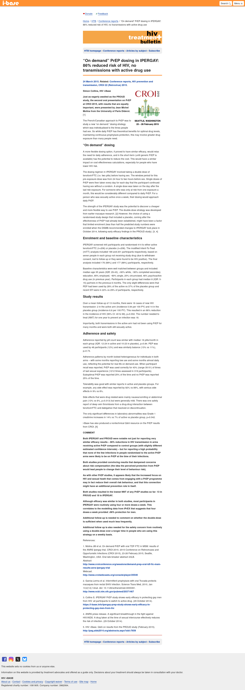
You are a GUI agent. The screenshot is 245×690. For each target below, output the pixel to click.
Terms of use (70, 681)
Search (225, 3)
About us (5, 681)
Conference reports (113, 50)
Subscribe (154, 50)
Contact (16, 681)
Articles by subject (136, 50)
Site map (83, 681)
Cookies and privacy (32, 681)
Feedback (103, 13)
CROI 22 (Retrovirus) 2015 (113, 85)
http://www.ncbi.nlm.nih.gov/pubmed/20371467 (108, 591)
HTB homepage (92, 50)
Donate (89, 13)
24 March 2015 (91, 81)
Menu (237, 3)
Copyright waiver (53, 681)
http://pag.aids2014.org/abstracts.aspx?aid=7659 (109, 630)
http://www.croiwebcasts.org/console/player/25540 (110, 574)
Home (86, 21)
